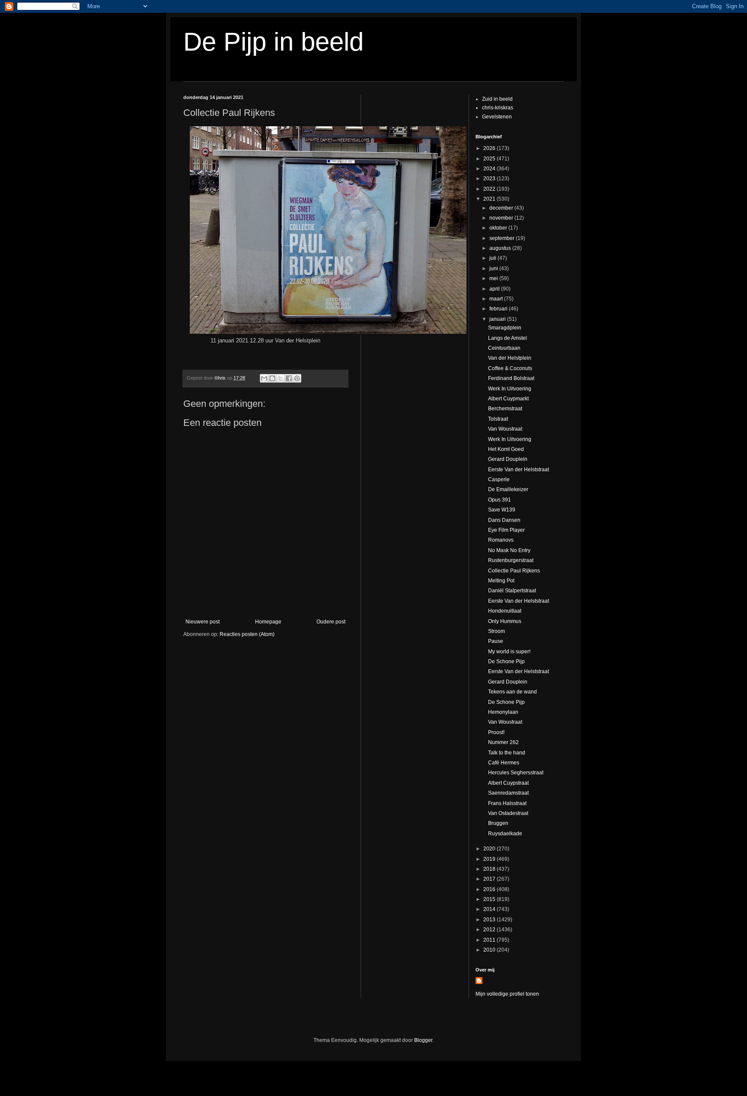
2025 (490, 159)
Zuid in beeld (497, 99)
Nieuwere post (202, 622)
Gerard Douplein (507, 459)
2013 (490, 920)
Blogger (423, 1040)
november (501, 218)
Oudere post (330, 622)
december (501, 208)
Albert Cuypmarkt (508, 399)
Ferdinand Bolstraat (511, 378)
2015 (490, 899)
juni (494, 268)
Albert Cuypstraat (508, 783)
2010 (490, 950)
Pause (495, 641)
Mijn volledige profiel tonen (507, 994)
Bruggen (498, 823)
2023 (490, 179)
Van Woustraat (505, 429)
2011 (490, 940)
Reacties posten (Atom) (247, 634)
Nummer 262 (503, 742)
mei (494, 278)
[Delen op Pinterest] (297, 378)
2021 (490, 199)
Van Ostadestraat (508, 813)
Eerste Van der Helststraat (518, 470)
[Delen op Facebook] (288, 378)
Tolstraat (498, 419)
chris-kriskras (497, 108)
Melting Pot (501, 581)
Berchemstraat (505, 409)
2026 (490, 148)
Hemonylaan (503, 712)
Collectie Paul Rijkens (514, 571)
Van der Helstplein (509, 358)
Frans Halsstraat (507, 803)
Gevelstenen (497, 117)
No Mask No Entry (509, 550)
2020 (490, 849)
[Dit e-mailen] (264, 378)
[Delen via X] (280, 378)
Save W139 (501, 510)
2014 (490, 909)
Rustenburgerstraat (510, 560)
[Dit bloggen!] (272, 378)
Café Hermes (503, 763)
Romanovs (501, 540)
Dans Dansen (504, 520)
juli (493, 258)
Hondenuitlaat (504, 611)
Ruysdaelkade (505, 834)
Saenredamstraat (508, 793)
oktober (498, 228)
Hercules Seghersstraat (515, 773)
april (495, 289)
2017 (490, 879)
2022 (490, 189)
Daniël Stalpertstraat (512, 591)
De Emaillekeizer (508, 489)
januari (498, 319)
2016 (490, 889)
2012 (490, 930)
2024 (490, 169)
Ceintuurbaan (504, 348)
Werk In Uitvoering (509, 389)
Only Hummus (504, 621)
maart (496, 299)
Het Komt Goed (506, 449)
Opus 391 (499, 500)
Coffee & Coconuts (510, 368)
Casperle (499, 479)
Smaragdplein (504, 328)
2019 (490, 859)
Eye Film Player (506, 530)
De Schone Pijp (506, 661)
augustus (500, 248)
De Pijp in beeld (273, 41)
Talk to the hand (506, 753)
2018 (490, 869)
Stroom (496, 631)
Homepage (268, 622)
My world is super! (509, 652)
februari (499, 309)
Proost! (496, 732)
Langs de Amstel (507, 338)
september (502, 238)
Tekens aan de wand (512, 692)
